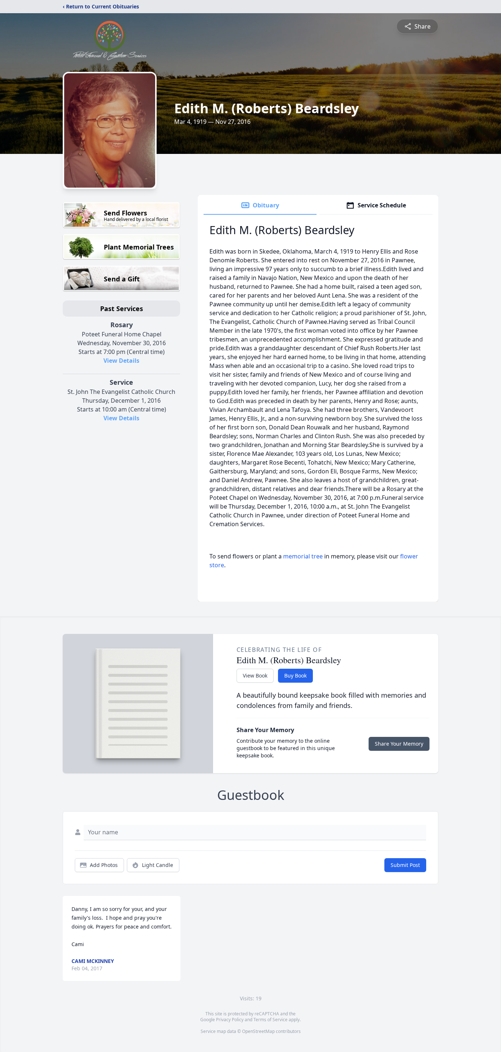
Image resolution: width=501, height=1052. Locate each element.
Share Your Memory (399, 743)
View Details (121, 361)
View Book (255, 675)
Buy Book (295, 675)
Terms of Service (270, 1019)
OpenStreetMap (258, 1031)
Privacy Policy (230, 1019)
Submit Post (405, 864)
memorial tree (303, 556)
